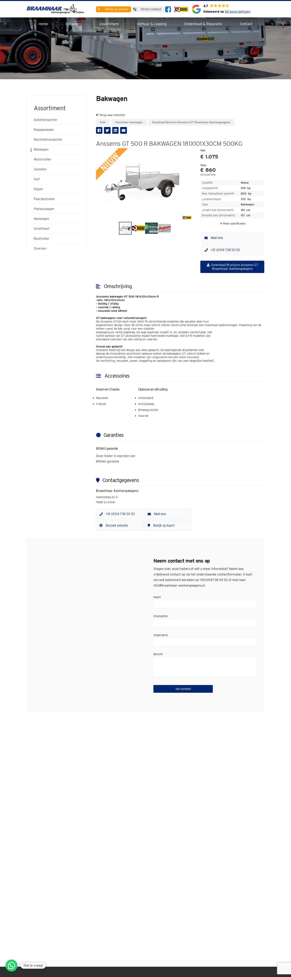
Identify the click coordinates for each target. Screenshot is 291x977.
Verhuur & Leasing (151, 24)
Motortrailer (42, 159)
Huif (37, 179)
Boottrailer (41, 238)
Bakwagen (41, 149)
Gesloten (40, 169)
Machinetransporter (48, 139)
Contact (246, 24)
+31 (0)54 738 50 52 (225, 250)
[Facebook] (168, 9)
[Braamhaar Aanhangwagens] (56, 9)
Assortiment (109, 24)
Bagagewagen (44, 129)
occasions (116, 9)
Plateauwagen (44, 209)
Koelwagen (41, 218)
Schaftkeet (41, 228)
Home (43, 24)
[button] (190, 152)
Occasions (74, 24)
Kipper (38, 189)
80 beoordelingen (237, 11)
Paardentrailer (44, 199)
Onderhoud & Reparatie (203, 24)
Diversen (40, 248)
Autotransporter (45, 119)
